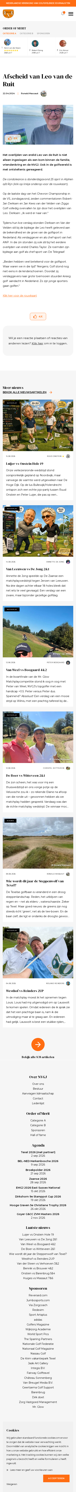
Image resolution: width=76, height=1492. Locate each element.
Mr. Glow (38, 1407)
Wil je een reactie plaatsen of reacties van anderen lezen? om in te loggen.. (38, 340)
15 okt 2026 (38, 1189)
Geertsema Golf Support (38, 1387)
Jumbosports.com (38, 1300)
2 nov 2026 (38, 1215)
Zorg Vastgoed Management (38, 1402)
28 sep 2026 (38, 1180)
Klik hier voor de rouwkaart (20, 295)
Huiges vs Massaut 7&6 (38, 1278)
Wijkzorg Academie (38, 1329)
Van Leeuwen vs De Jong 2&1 (27, 569)
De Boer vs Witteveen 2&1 (25, 775)
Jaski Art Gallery (38, 1363)
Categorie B (26, 33)
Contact (38, 1098)
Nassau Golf (38, 1353)
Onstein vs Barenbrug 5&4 (38, 1273)
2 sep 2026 (38, 1154)
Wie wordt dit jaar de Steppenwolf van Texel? (35, 883)
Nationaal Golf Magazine (38, 1348)
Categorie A (9, 33)
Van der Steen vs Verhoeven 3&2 (38, 1263)
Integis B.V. (38, 1368)
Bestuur (38, 1088)
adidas (38, 1319)
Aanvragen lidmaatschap (38, 1093)
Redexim (38, 1310)
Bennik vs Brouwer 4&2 (38, 1268)
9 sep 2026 (38, 1162)
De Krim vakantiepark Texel (38, 1358)
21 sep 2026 (38, 1171)
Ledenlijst (38, 1103)
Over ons (38, 1084)
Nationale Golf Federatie (38, 1344)
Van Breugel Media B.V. (38, 1382)
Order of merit (14, 28)
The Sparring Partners (38, 1339)
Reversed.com (38, 1295)
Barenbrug (38, 1392)
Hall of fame (38, 1135)
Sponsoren (43, 33)
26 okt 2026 (38, 1207)
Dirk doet (38, 1397)
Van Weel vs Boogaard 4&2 (26, 670)
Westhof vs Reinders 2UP (25, 990)
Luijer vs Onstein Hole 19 (24, 463)
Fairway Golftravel (38, 1373)
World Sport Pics (38, 1334)
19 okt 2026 (38, 1198)
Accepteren (56, 1478)
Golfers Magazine (38, 1324)
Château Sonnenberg (38, 1378)
